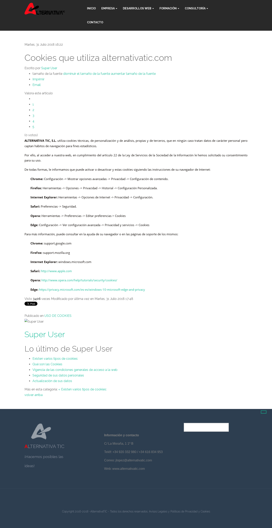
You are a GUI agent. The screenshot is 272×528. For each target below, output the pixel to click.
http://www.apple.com (56, 271)
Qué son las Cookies (47, 364)
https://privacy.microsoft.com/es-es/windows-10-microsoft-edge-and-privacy (92, 290)
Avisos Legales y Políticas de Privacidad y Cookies (179, 511)
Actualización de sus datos (52, 381)
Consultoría (195, 8)
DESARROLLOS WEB (137, 8)
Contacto (95, 22)
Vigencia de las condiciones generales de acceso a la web (74, 370)
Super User (49, 68)
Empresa (108, 8)
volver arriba (33, 395)
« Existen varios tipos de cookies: (82, 389)
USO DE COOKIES (57, 316)
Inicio (91, 8)
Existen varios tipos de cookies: (55, 359)
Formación (168, 8)
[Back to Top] (263, 412)
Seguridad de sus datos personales (58, 375)
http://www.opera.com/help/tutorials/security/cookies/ (79, 280)
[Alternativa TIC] (44, 9)
